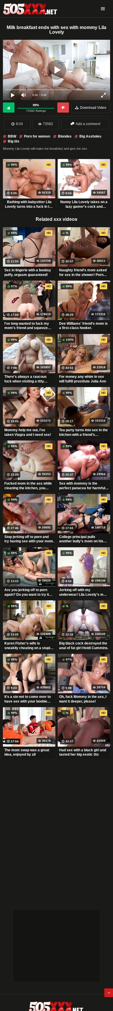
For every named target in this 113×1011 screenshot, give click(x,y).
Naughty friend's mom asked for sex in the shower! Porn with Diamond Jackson (83, 272)
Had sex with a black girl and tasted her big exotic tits (82, 752)
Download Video (93, 108)
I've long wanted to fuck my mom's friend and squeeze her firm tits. (26, 326)
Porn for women (37, 136)
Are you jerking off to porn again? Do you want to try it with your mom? (26, 592)
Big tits (13, 141)
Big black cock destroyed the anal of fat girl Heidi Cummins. (83, 645)
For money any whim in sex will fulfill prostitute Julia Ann (82, 379)
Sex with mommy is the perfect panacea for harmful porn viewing (82, 485)
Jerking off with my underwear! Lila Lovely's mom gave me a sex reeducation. (84, 592)
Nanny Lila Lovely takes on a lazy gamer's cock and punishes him (83, 204)
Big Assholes (90, 136)
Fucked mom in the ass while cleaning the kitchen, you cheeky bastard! (28, 485)
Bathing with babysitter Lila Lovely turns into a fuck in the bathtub (29, 204)
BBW (12, 136)
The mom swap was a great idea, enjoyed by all (26, 752)
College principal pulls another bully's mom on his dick (81, 539)
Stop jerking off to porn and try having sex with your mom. (29, 539)
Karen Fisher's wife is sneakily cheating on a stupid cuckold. (28, 645)
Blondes (65, 136)
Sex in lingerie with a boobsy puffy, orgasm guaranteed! (27, 272)
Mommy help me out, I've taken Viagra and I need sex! (27, 432)
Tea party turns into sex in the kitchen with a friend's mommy (83, 432)
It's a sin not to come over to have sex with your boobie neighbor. (27, 699)
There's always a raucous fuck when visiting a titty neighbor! (25, 379)
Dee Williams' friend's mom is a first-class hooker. (83, 326)
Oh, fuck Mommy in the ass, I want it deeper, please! (82, 699)
